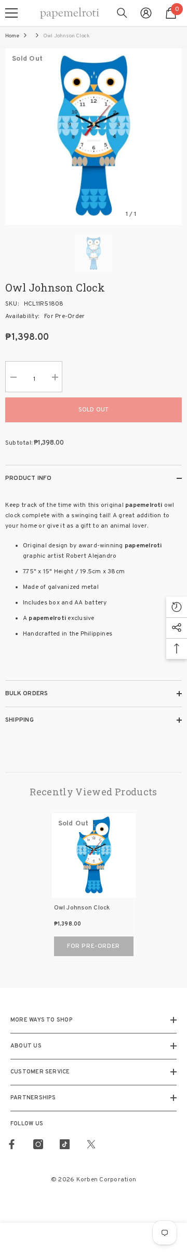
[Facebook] (12, 1144)
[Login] (146, 13)
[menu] (11, 13)
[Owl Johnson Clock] (93, 855)
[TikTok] (65, 1144)
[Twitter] (91, 1144)
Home (12, 36)
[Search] (122, 13)
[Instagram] (38, 1144)
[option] (93, 136)
